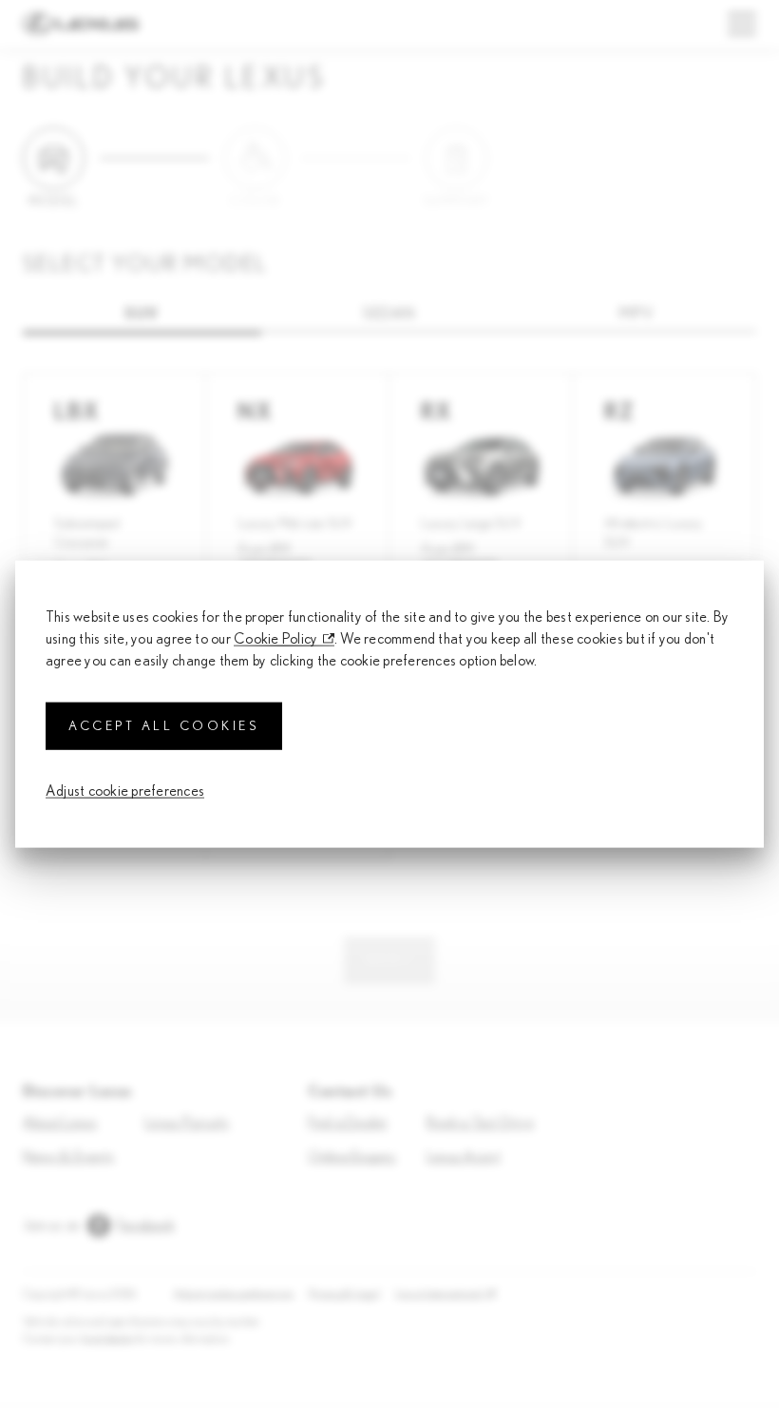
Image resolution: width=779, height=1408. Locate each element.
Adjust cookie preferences (125, 791)
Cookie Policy (275, 638)
